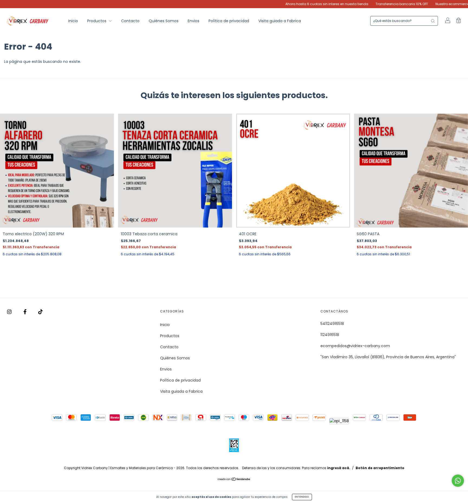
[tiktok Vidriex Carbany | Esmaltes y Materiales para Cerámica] (40, 311)
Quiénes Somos (163, 21)
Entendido (302, 496)
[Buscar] (432, 20)
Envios (193, 21)
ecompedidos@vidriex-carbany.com (355, 346)
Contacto (130, 21)
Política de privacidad (229, 21)
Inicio (73, 21)
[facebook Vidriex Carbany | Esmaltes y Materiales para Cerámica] (25, 311)
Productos (97, 21)
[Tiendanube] (234, 479)
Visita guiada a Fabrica (279, 21)
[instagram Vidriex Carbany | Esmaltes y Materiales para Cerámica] (10, 311)
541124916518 (332, 323)
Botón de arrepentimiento (380, 468)
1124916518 (329, 334)
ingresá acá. (338, 468)
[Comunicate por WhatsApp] (458, 481)
